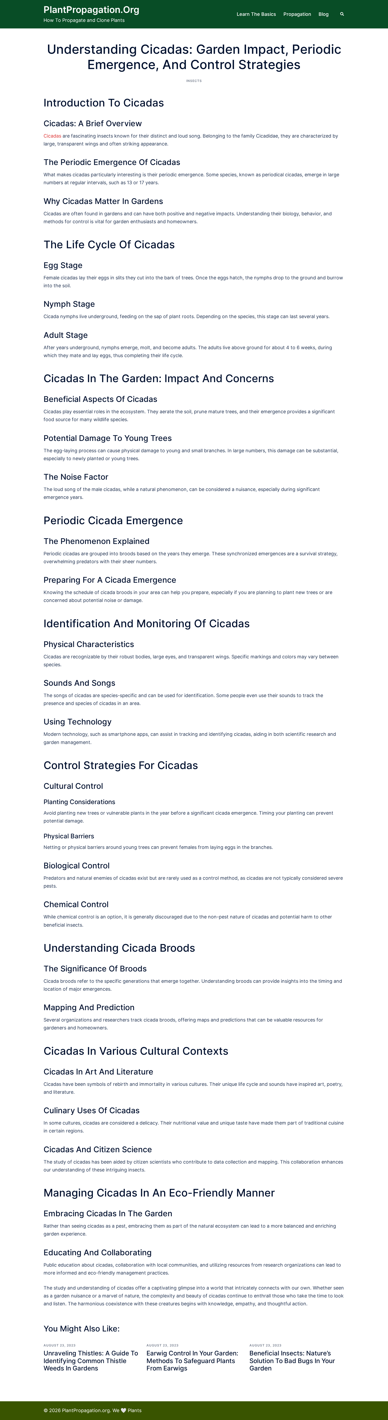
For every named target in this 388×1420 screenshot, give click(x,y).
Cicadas (52, 136)
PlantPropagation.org (91, 9)
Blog (324, 14)
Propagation (297, 14)
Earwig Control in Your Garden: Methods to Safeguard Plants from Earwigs (192, 1360)
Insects (194, 81)
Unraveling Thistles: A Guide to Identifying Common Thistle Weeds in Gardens (91, 1360)
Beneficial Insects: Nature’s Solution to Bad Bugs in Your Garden (292, 1360)
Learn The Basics (256, 14)
